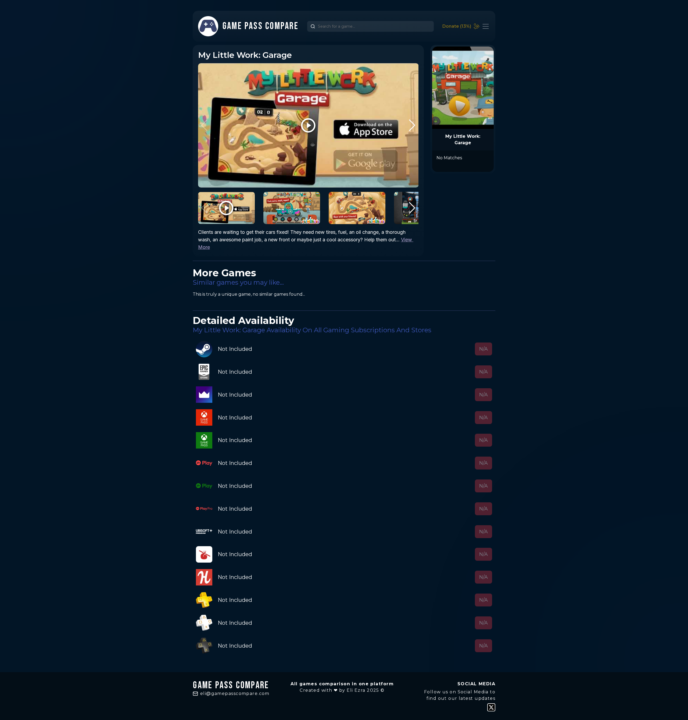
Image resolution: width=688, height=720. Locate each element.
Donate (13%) (456, 26)
